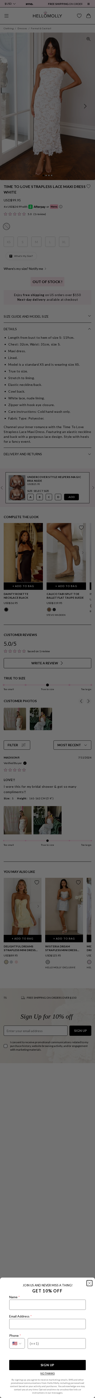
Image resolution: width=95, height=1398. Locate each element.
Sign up (47, 1365)
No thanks (47, 1373)
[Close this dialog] (89, 1283)
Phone (15, 1335)
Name (14, 1297)
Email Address (20, 1316)
